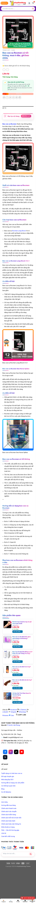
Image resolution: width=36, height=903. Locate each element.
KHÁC (13, 50)
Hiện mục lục (26, 116)
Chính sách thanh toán (8, 808)
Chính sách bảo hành (8, 821)
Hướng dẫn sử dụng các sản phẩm (12, 783)
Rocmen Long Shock (19, 231)
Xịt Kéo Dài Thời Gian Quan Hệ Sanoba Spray (21, 694)
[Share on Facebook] (7, 97)
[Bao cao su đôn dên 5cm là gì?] (7, 669)
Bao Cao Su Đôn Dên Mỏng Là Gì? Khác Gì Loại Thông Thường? (22, 652)
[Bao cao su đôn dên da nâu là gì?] (7, 682)
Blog (2, 789)
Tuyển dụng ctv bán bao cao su (11, 773)
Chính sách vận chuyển (9, 811)
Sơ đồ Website (6, 792)
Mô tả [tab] (4, 108)
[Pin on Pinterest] (16, 97)
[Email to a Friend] (13, 97)
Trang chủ (6, 50)
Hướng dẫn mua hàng (8, 805)
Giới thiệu (4, 802)
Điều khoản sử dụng (8, 827)
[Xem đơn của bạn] (29, 3)
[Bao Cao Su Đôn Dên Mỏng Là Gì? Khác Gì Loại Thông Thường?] (7, 654)
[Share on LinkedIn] (19, 97)
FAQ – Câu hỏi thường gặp (10, 830)
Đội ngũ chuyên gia (7, 776)
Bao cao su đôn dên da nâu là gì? (22, 680)
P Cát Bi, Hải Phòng (13, 725)
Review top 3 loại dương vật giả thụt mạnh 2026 (22, 622)
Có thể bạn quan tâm (8, 786)
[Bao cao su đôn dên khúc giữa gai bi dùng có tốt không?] (7, 639)
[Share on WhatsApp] (4, 97)
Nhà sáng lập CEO (7, 779)
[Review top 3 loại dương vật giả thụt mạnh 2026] (7, 624)
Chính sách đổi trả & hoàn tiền (11, 818)
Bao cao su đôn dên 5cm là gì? (21, 667)
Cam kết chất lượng (8, 836)
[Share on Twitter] (10, 97)
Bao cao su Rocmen (9, 124)
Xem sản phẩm (17, 631)
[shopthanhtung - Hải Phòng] (18, 3)
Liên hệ (3, 833)
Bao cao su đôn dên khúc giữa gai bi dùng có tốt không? (21, 637)
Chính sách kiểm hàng (8, 814)
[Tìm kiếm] (33, 8)
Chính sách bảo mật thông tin (11, 824)
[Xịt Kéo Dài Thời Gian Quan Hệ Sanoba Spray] (7, 696)
